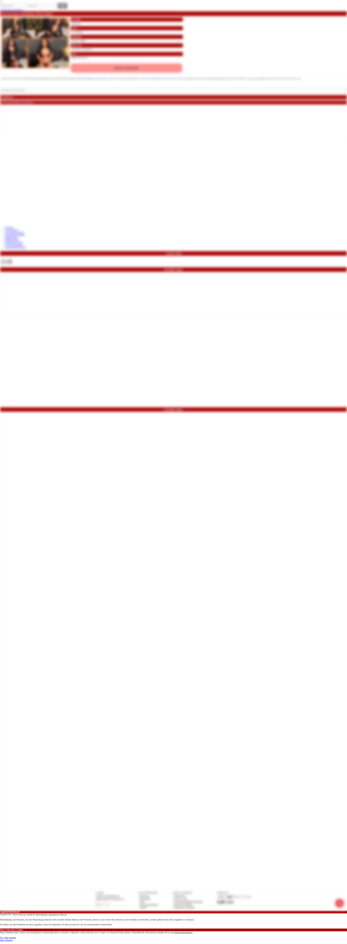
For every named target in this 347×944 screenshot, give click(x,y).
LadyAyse (75, 23)
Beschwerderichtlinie (183, 905)
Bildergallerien (11, 237)
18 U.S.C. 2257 (181, 899)
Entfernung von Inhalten (184, 907)
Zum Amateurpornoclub (15, 247)
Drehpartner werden (14, 242)
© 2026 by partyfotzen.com (107, 896)
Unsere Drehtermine (14, 245)
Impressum (144, 896)
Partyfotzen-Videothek (15, 235)
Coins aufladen (11, 230)
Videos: (6, 260)
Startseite (9, 227)
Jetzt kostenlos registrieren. (11, 10)
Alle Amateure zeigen (14, 232)
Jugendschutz (180, 896)
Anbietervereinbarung (149, 905)
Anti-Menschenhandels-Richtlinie (188, 902)
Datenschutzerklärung (183, 932)
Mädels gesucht (12, 240)
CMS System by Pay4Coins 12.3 (110, 899)
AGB (142, 902)
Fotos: (6, 262)
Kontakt (143, 907)
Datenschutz (145, 899)
